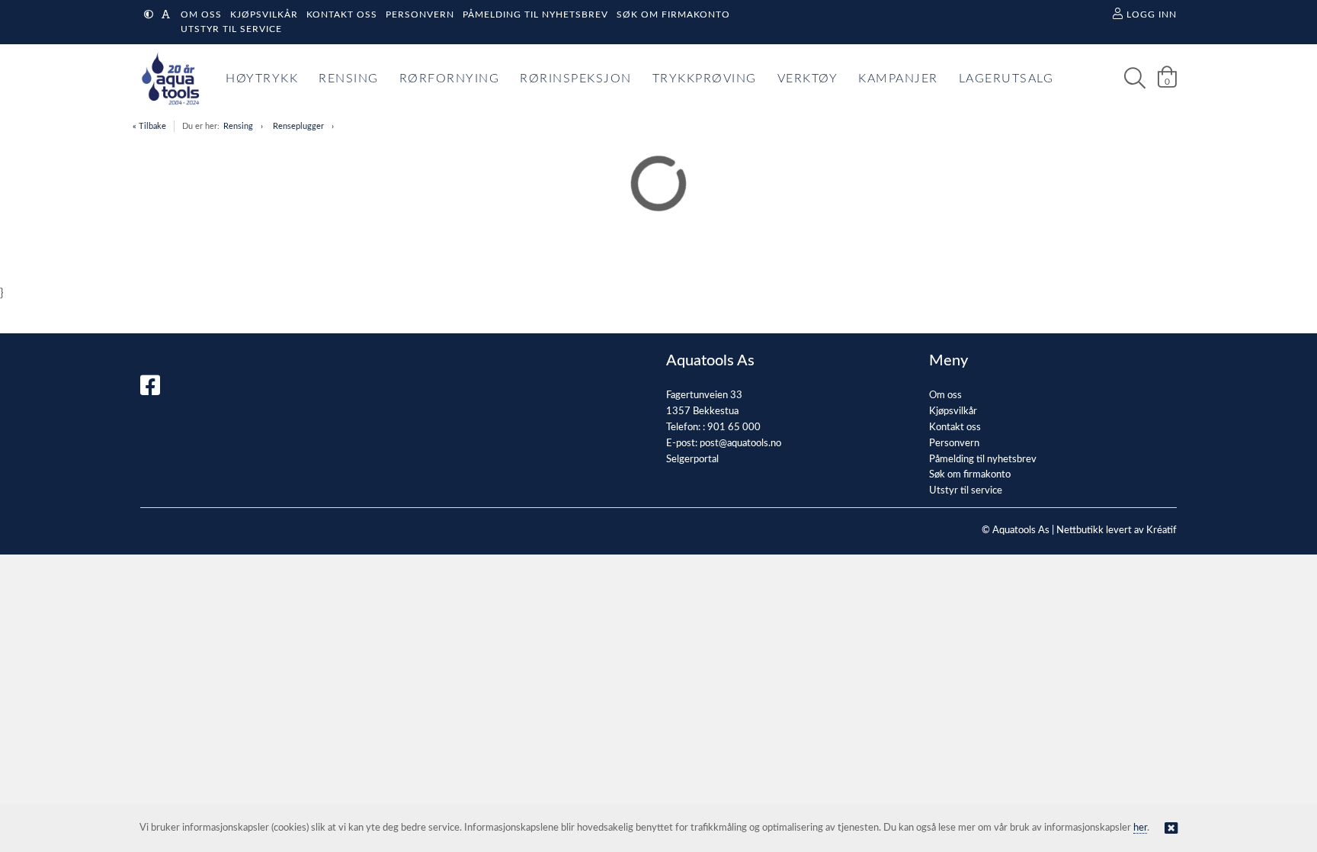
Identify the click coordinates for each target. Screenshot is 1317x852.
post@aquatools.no (740, 444)
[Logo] (167, 78)
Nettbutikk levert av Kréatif (1116, 530)
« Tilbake (149, 126)
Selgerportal (692, 460)
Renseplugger (298, 126)
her (1140, 828)
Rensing (238, 126)
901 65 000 (734, 427)
